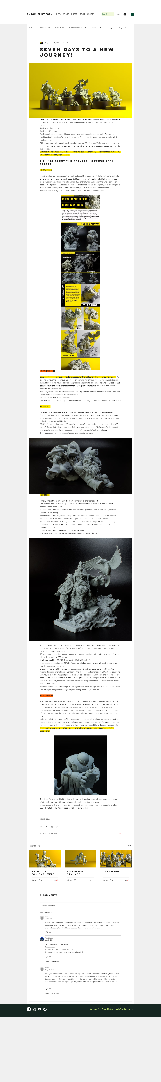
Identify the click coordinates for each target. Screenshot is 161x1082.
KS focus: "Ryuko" (75, 873)
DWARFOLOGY (60, 28)
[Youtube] (39, 1009)
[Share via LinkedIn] (52, 827)
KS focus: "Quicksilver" (43, 873)
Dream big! (112, 871)
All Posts (32, 28)
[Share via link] (57, 827)
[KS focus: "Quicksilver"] (45, 858)
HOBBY (93, 28)
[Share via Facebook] (41, 827)
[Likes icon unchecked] (46, 932)
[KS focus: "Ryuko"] (80, 858)
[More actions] (119, 43)
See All (129, 846)
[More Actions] (119, 917)
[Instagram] (34, 1009)
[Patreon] (29, 1009)
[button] (132, 14)
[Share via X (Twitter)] (46, 827)
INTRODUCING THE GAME (78, 28)
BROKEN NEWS (45, 28)
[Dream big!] (116, 858)
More (102, 28)
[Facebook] (45, 1009)
